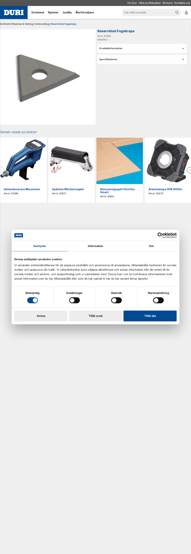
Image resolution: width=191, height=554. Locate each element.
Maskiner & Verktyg (22, 24)
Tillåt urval (95, 315)
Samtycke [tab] (39, 246)
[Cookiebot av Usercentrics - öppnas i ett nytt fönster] (160, 235)
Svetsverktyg (42, 24)
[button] (142, 48)
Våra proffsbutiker (150, 2)
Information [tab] (95, 246)
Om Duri (132, 2)
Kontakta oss (182, 2)
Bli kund (168, 2)
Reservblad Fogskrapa (63, 24)
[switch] (74, 300)
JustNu (67, 12)
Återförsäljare (85, 12)
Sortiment (5, 24)
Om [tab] (151, 246)
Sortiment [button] (37, 12)
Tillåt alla (150, 315)
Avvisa (41, 315)
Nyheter (53, 12)
